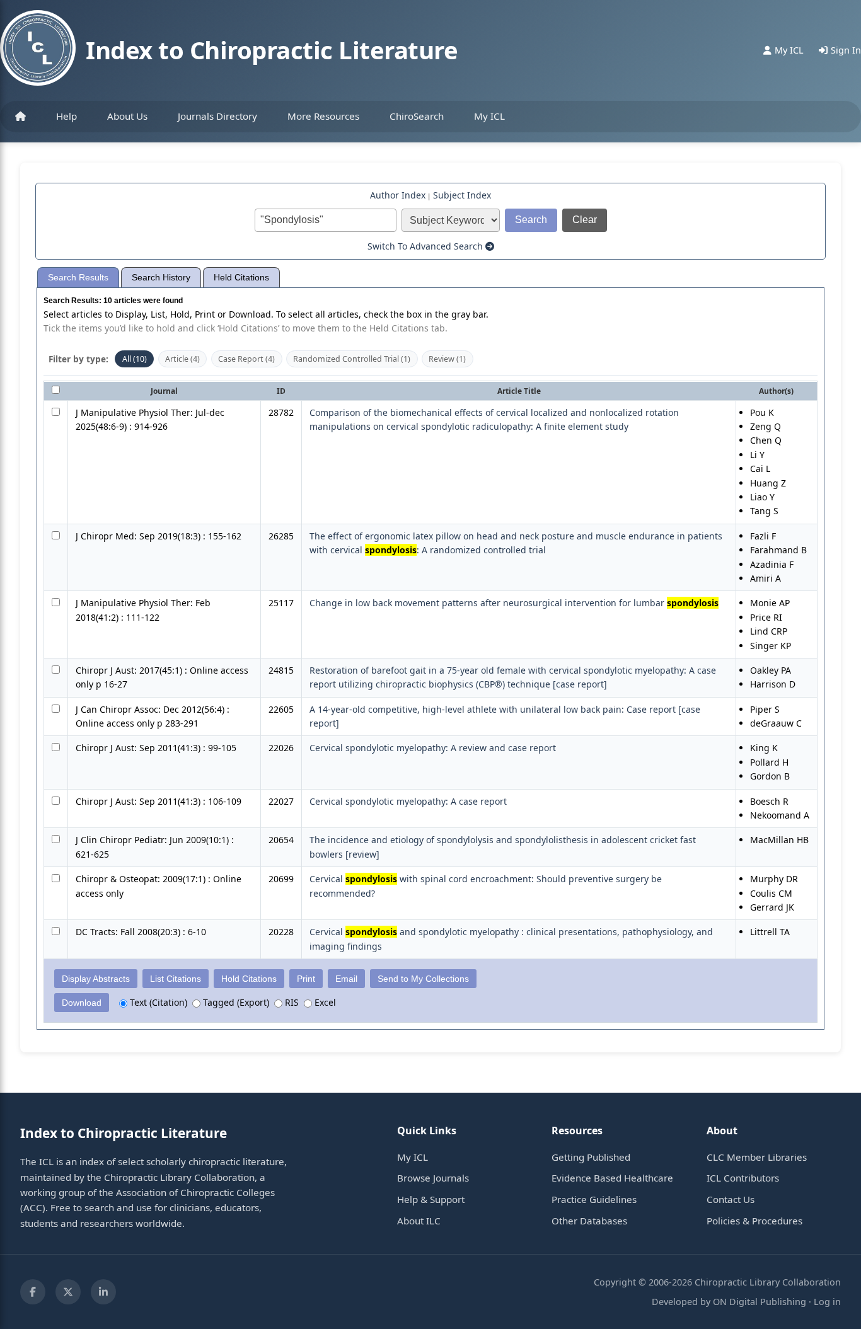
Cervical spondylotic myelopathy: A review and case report (432, 748)
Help (66, 116)
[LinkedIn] (103, 1291)
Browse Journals (433, 1177)
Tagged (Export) (234, 1002)
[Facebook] (32, 1291)
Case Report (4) (246, 359)
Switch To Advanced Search (426, 246)
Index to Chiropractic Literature (272, 49)
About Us (127, 116)
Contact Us (730, 1199)
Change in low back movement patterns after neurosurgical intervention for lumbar (514, 603)
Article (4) (182, 359)
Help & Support (431, 1199)
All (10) (134, 359)
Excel (324, 1002)
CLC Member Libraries (757, 1157)
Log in (827, 1302)
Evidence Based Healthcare (612, 1177)
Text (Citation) (157, 1002)
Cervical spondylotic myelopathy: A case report (408, 801)
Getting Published (591, 1157)
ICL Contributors (743, 1177)
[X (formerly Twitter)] (68, 1291)
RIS (290, 1002)
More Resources (323, 116)
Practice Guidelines (594, 1199)
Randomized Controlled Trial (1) (351, 359)
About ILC (419, 1220)
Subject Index (462, 195)
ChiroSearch (417, 116)
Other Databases (589, 1220)
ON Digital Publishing (759, 1302)
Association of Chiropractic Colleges (195, 1192)
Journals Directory (217, 116)
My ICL (489, 116)
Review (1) (447, 359)
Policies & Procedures (754, 1220)
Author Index (397, 195)
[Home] (20, 116)
